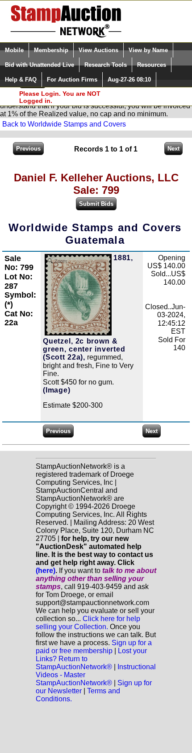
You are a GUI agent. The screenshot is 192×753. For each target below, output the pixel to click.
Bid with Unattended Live (39, 64)
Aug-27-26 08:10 (129, 79)
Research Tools (105, 64)
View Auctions (98, 50)
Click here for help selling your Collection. (88, 622)
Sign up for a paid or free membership (94, 647)
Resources (151, 64)
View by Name (148, 50)
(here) (45, 570)
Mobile (14, 50)
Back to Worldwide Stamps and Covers (64, 124)
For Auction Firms (72, 79)
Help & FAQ (21, 79)
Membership (51, 50)
